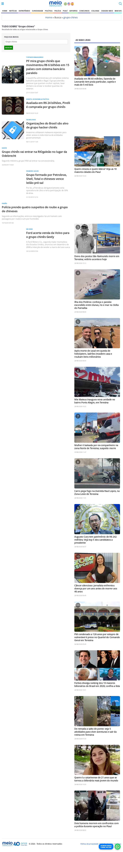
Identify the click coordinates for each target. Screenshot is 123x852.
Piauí (65, 11)
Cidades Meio (107, 11)
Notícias (13, 11)
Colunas (95, 11)
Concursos (84, 11)
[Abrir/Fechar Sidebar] (2, 3)
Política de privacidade (89, 844)
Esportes (73, 11)
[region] (97, 114)
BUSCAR (8, 48)
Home (4, 11)
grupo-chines (70, 17)
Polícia (57, 11)
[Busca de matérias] (120, 4)
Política (48, 11)
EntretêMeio (24, 11)
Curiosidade (37, 11)
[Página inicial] (55, 4)
